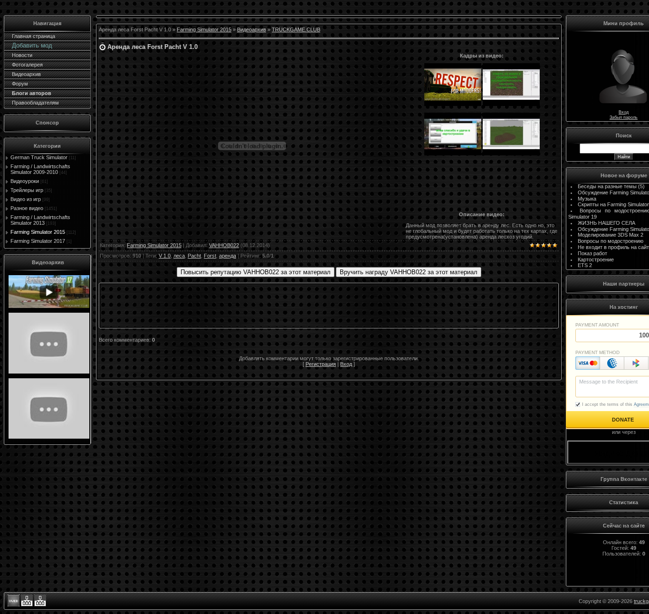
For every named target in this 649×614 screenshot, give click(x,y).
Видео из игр (25, 199)
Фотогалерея (27, 64)
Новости (22, 55)
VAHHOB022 (224, 245)
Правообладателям (35, 103)
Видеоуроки (24, 181)
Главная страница (33, 36)
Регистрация (320, 364)
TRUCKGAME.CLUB (296, 29)
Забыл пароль (624, 117)
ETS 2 (585, 265)
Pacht (194, 256)
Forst (210, 256)
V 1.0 (165, 256)
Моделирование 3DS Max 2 (610, 235)
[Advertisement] (482, 186)
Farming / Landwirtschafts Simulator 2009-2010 (40, 169)
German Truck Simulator (38, 157)
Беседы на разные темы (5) (611, 186)
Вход (346, 364)
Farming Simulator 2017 (37, 241)
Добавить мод (32, 45)
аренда (227, 256)
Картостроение (596, 259)
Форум (20, 83)
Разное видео (26, 208)
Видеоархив (26, 74)
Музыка (587, 198)
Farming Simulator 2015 (37, 232)
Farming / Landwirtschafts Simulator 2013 (40, 220)
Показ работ (592, 253)
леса (179, 256)
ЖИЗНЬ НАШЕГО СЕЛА (606, 223)
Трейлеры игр (26, 190)
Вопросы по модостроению (610, 241)
